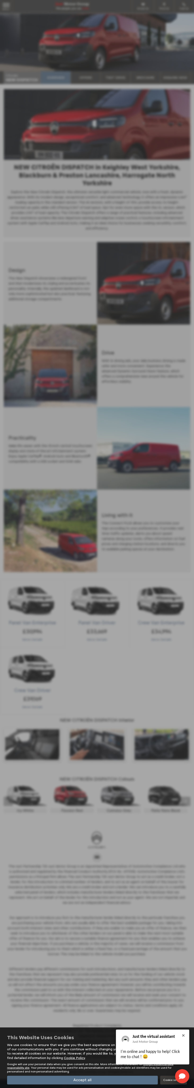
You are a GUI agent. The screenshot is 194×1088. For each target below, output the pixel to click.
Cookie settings (173, 1080)
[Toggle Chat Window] (182, 1076)
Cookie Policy (74, 1058)
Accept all (82, 1080)
